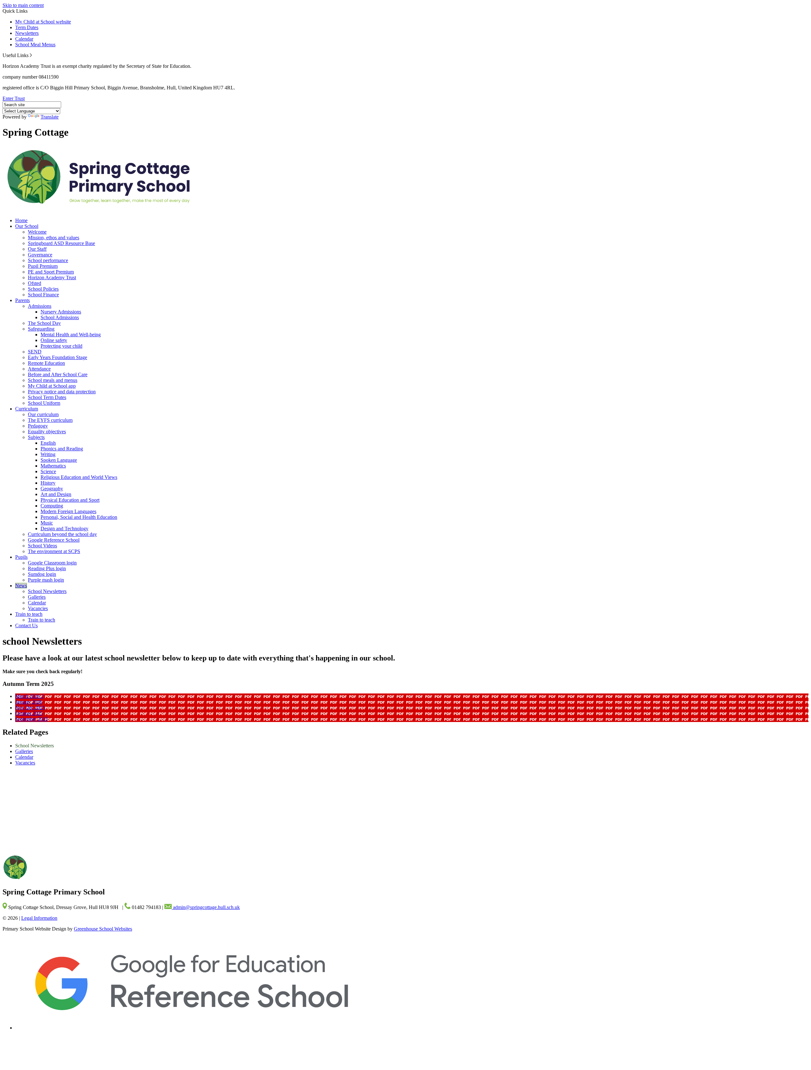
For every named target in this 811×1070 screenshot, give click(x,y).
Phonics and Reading (62, 448)
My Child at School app (52, 386)
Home (21, 220)
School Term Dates (47, 397)
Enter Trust (14, 98)
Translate (50, 116)
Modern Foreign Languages (68, 511)
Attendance (39, 368)
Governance (40, 254)
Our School (26, 226)
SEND (35, 351)
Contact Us (26, 625)
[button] (31, 55)
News (21, 585)
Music (47, 522)
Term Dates (26, 27)
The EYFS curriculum (50, 420)
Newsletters (27, 33)
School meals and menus (52, 380)
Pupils (21, 557)
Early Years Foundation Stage (57, 357)
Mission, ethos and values (53, 237)
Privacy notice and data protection (62, 391)
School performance (48, 260)
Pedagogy (38, 426)
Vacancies (38, 608)
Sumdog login (42, 574)
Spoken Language (59, 460)
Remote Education (46, 363)
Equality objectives (47, 431)
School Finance (43, 294)
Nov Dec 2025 (30, 707)
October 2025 (29, 713)
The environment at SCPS (54, 551)
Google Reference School (54, 540)
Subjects (36, 437)
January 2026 (28, 702)
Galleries (37, 597)
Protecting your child (61, 346)
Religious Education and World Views (79, 477)
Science (48, 471)
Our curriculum (43, 414)
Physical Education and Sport (70, 500)
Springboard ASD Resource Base (61, 243)
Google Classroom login (52, 562)
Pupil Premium (43, 266)
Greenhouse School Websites (103, 928)
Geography (52, 488)
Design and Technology (64, 528)
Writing (48, 454)
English (48, 443)
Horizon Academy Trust (52, 277)
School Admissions (60, 317)
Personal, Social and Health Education (79, 517)
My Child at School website (43, 21)
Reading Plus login (47, 568)
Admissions (39, 306)
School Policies (43, 289)
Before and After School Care (57, 374)
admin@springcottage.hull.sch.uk (206, 907)
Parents (22, 300)
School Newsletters (47, 591)
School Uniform (44, 403)
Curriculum (26, 408)
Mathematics (53, 465)
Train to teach (28, 614)
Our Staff (37, 249)
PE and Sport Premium (51, 271)
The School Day (44, 323)
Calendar (24, 39)
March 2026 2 (29, 696)
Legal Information (39, 918)
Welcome (37, 232)
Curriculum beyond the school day (62, 534)
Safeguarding (41, 329)
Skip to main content (23, 5)
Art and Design (56, 494)
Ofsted (34, 283)
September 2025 (31, 719)
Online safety (54, 340)
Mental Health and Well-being (71, 334)
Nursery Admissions (61, 311)
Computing (52, 505)
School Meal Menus (35, 44)
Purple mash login (46, 580)
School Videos (42, 545)
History (48, 483)
